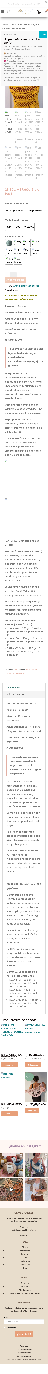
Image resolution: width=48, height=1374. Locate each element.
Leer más (32, 1110)
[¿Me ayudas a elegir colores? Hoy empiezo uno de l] (11, 1165)
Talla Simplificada (16, 220)
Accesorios (25, 1264)
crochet (8, 673)
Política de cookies (24, 1353)
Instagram (24, 1235)
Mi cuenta (25, 1286)
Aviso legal (24, 1346)
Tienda (13, 24)
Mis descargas (25, 1290)
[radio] (14, 210)
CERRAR (43, 34)
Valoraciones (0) (15, 694)
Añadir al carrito (15, 279)
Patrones (25, 1254)
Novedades (25, 1250)
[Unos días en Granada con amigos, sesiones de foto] (11, 1189)
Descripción (13, 686)
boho (28, 669)
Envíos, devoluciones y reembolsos (25, 1293)
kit (13, 673)
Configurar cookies (24, 1356)
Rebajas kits (19, 673)
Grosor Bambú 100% (17, 203)
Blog (25, 1268)
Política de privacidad (24, 1349)
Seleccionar (9, 1065)
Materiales (25, 1261)
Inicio (5, 24)
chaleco (34, 669)
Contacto (25, 1283)
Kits (20, 24)
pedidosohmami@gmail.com (24, 1230)
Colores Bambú (14, 236)
